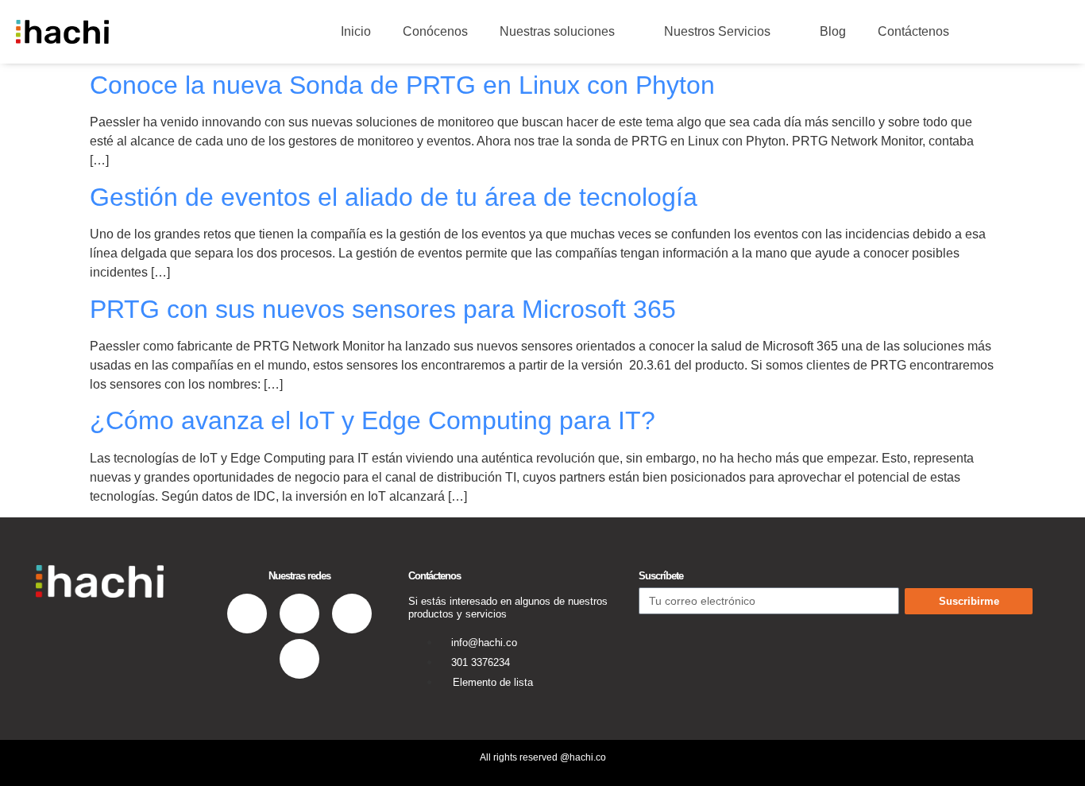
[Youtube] (299, 659)
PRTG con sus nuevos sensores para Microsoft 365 (383, 309)
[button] (995, 32)
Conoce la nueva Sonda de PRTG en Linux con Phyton (402, 85)
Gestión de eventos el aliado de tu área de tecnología (393, 197)
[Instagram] (352, 613)
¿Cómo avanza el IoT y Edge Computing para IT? (372, 420)
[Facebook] (299, 613)
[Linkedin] (247, 613)
